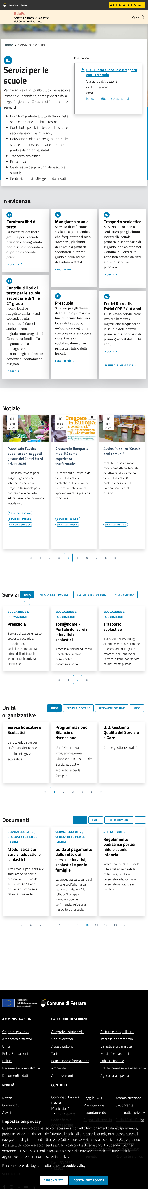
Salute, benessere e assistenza (123, 1068)
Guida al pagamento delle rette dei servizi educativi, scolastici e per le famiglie (73, 859)
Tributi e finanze (112, 1061)
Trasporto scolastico (123, 221)
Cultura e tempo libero (117, 1031)
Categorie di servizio (70, 1019)
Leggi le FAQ (93, 1098)
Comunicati (10, 1105)
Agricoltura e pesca (114, 1075)
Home (8, 45)
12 (105, 925)
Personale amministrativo (21, 1068)
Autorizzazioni (62, 1075)
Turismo (57, 1053)
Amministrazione (17, 1019)
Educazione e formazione (70, 1061)
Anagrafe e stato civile (67, 1031)
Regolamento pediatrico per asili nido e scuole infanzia (120, 847)
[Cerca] (142, 17)
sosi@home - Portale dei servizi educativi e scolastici (71, 632)
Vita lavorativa (62, 1039)
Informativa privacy (130, 1112)
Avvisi (6, 1112)
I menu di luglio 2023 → (120, 365)
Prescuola (64, 303)
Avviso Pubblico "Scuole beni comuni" (121, 451)
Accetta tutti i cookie (89, 1180)
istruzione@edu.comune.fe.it (108, 98)
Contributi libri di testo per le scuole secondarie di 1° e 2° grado (23, 296)
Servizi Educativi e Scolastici (24, 730)
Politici (7, 1061)
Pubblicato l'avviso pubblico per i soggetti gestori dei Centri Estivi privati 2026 (25, 456)
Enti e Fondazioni (15, 1053)
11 (96, 925)
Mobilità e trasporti (114, 1053)
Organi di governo (15, 1031)
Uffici (6, 1046)
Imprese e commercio (116, 1039)
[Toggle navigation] (7, 17)
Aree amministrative (17, 1039)
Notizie (7, 1098)
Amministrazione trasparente (129, 1101)
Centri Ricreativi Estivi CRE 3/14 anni (122, 306)
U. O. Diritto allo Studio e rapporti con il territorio (111, 72)
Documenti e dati (15, 1075)
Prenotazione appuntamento (95, 1108)
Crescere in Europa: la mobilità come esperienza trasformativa (71, 456)
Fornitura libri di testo (21, 224)
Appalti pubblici (62, 1046)
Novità (8, 1085)
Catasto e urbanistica (116, 1046)
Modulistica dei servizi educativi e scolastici (24, 854)
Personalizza (54, 1180)
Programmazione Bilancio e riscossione (71, 732)
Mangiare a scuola (72, 221)
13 (115, 925)
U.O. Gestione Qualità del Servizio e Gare (121, 732)
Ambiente (58, 1068)
